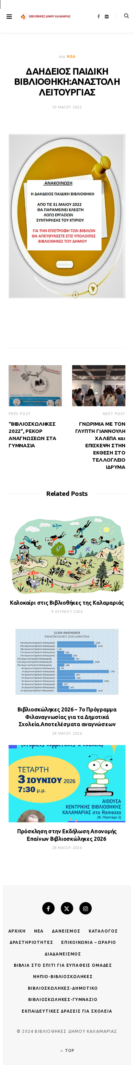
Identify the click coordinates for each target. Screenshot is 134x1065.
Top (69, 1050)
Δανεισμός (66, 931)
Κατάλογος (103, 931)
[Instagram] (85, 908)
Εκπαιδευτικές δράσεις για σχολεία (67, 1011)
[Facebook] (48, 908)
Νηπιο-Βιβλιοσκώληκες (63, 976)
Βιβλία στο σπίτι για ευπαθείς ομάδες (63, 965)
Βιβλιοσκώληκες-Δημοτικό (63, 988)
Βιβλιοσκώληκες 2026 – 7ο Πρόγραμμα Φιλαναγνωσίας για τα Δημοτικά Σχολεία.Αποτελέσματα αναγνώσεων (67, 716)
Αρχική (17, 931)
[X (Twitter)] (67, 908)
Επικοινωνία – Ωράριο (88, 942)
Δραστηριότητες (31, 942)
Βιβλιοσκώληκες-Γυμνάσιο (62, 999)
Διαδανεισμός (63, 954)
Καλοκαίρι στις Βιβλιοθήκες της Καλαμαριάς (67, 603)
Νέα (71, 56)
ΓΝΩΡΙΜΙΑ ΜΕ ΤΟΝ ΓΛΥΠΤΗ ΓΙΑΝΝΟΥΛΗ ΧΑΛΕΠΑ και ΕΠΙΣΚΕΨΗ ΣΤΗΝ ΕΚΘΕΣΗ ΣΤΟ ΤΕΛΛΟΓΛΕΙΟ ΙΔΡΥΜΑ (100, 445)
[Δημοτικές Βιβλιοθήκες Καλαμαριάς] (45, 16)
